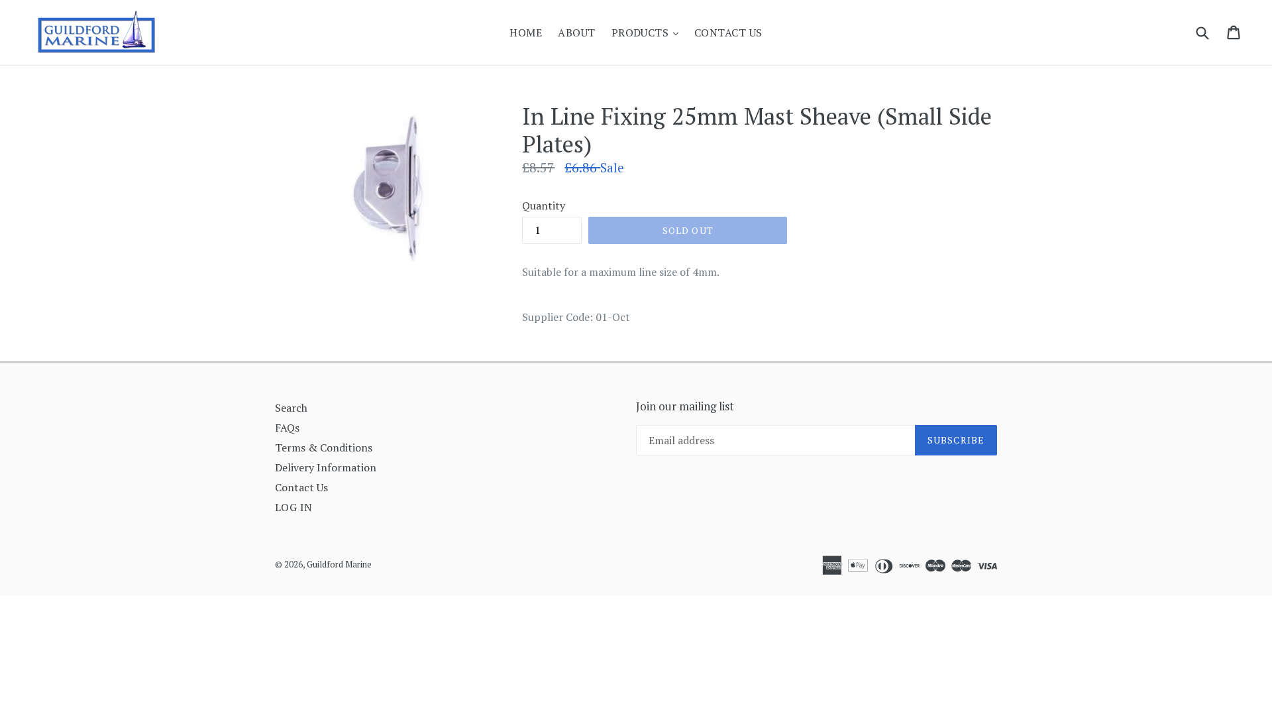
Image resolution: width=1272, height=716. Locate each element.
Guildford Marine (339, 564)
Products (648, 32)
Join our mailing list (685, 406)
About (576, 32)
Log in (294, 507)
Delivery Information (325, 467)
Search (291, 407)
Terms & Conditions (323, 447)
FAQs (287, 427)
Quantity (543, 205)
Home (525, 32)
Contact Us (728, 32)
